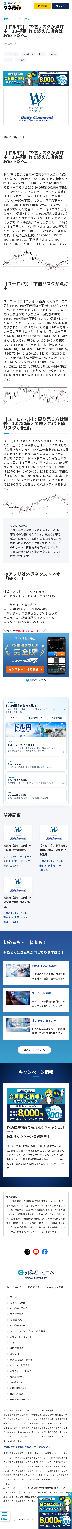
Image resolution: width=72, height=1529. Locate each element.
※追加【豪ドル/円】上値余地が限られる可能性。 (17, 902)
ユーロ (8, 59)
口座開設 (42, 6)
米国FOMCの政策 (18, 1387)
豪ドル (7, 861)
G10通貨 (21, 59)
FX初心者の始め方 (19, 1308)
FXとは (13, 1297)
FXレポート (28, 54)
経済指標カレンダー (36, 717)
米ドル (42, 54)
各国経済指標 (16, 1348)
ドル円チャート (15, 717)
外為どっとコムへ (34, 1050)
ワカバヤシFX (11, 54)
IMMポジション (17, 1382)
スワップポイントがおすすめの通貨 (27, 1331)
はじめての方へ (33, 1287)
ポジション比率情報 (20, 1365)
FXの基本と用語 (17, 1302)
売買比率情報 (16, 1393)
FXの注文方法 (16, 1314)
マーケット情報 (55, 1287)
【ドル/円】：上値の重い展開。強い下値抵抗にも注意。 (53, 850)
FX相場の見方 (16, 1319)
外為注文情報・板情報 (21, 1359)
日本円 (53, 54)
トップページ (14, 1287)
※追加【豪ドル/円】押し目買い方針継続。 (17, 848)
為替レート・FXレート (21, 1336)
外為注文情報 (57, 717)
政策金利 (14, 1353)
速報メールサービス (20, 1399)
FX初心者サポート (19, 1325)
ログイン (60, 6)
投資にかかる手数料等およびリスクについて (26, 1446)
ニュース (14, 1342)
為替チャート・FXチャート (23, 1370)
